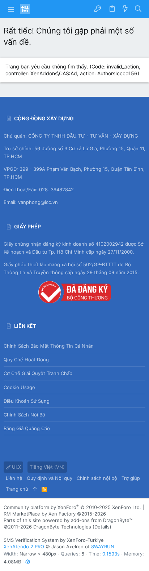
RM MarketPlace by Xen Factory (55, 514)
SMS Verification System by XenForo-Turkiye (54, 540)
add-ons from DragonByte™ (101, 520)
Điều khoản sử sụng (27, 401)
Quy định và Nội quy (49, 478)
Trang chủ (17, 489)
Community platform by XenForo (72, 507)
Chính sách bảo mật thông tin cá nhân (49, 346)
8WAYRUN (102, 546)
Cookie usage (19, 387)
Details (102, 527)
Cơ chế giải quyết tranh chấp (38, 373)
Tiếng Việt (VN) (47, 467)
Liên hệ (14, 478)
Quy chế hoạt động (26, 359)
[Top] (34, 488)
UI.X (15, 467)
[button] (11, 9)
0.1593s (111, 554)
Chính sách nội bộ (24, 415)
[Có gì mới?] (125, 9)
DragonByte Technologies (62, 527)
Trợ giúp (131, 478)
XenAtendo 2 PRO (24, 546)
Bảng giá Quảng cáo (27, 428)
